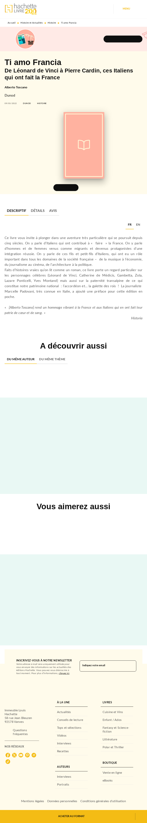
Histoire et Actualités (31, 23)
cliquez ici (64, 673)
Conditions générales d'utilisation (103, 801)
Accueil (12, 23)
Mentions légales (32, 801)
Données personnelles (62, 801)
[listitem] (8, 755)
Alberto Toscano (16, 87)
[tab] (17, 211)
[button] (123, 39)
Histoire (52, 23)
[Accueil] (21, 9)
